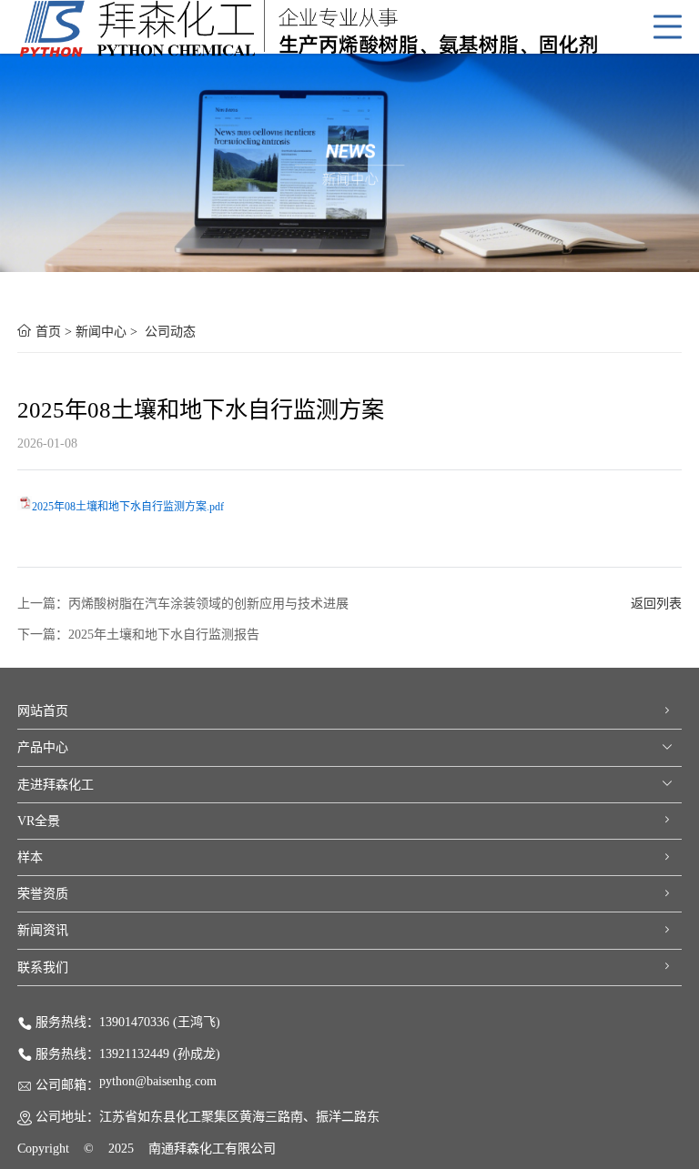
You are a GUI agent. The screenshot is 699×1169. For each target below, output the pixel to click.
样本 (30, 857)
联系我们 (42, 967)
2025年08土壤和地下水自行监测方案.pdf (128, 506)
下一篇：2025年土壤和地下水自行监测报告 (138, 634)
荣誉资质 (42, 894)
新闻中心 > (108, 331)
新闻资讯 (42, 930)
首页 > (54, 331)
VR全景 (38, 821)
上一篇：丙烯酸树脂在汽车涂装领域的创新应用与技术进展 (183, 603)
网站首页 (42, 711)
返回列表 (656, 603)
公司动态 (170, 331)
